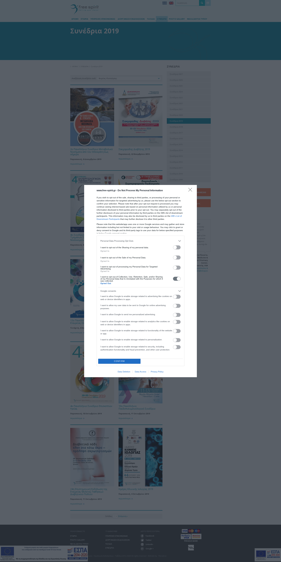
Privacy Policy (157, 371)
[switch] (177, 247)
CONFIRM (119, 361)
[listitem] (140, 240)
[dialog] (140, 281)
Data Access (140, 371)
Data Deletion (124, 371)
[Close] (191, 190)
